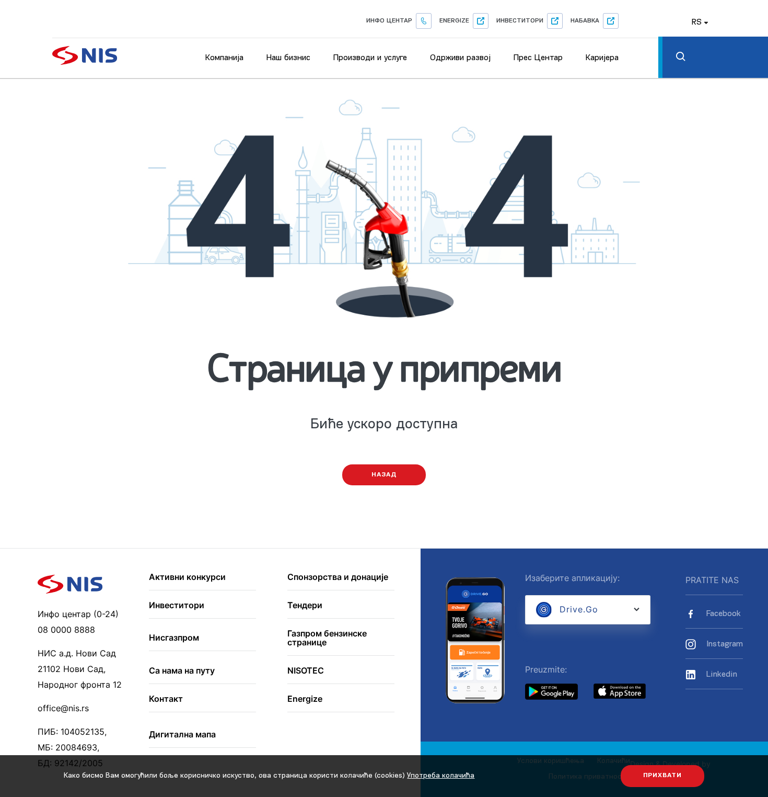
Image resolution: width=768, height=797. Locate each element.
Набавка (585, 21)
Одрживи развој (460, 58)
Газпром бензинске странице (327, 638)
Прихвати (662, 775)
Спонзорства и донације (337, 577)
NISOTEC (305, 671)
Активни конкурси (187, 577)
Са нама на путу (182, 671)
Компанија (224, 58)
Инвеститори (519, 21)
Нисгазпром (174, 638)
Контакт (166, 699)
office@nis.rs (63, 708)
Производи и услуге (370, 58)
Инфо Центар (389, 21)
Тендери (304, 605)
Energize (454, 21)
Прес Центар (538, 58)
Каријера (602, 58)
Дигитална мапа (182, 734)
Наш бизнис (288, 58)
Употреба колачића (440, 776)
